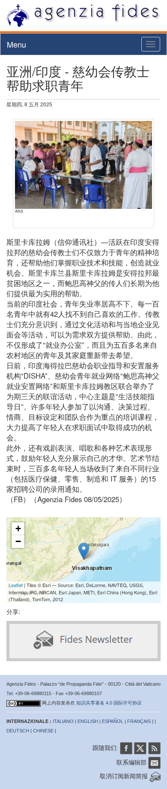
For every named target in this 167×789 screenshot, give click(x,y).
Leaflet (16, 584)
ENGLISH (88, 721)
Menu (16, 44)
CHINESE (43, 730)
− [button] (18, 541)
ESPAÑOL (112, 721)
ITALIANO (63, 721)
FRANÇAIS (139, 721)
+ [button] (18, 528)
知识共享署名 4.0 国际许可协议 (109, 702)
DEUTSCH (17, 730)
